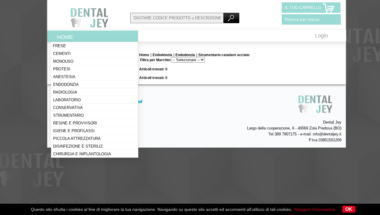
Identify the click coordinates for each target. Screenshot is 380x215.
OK (348, 209)
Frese (59, 46)
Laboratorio (67, 100)
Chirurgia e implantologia (82, 154)
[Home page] (88, 26)
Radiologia (65, 92)
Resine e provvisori (75, 123)
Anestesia (64, 77)
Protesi (61, 69)
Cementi (62, 53)
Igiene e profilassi (74, 131)
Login (321, 36)
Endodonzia (66, 84)
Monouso (63, 61)
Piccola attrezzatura (77, 138)
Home (65, 37)
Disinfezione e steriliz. (78, 146)
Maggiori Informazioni (314, 209)
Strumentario (68, 115)
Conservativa (68, 107)
